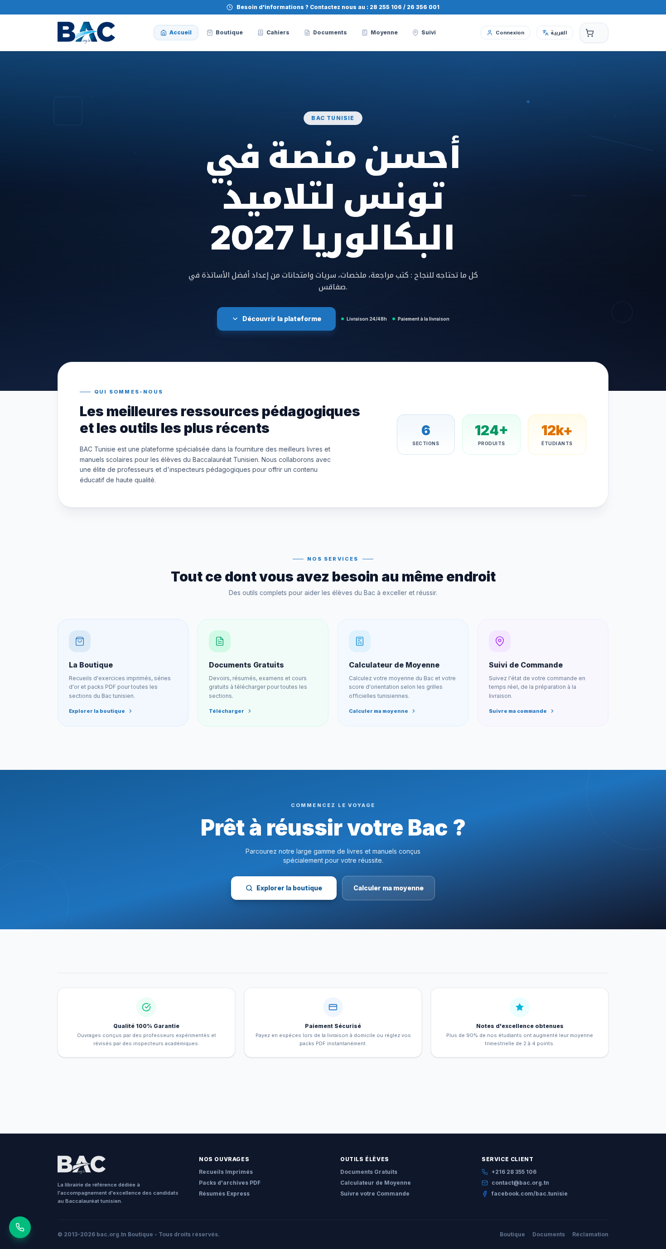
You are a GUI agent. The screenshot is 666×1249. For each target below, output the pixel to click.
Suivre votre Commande (375, 1193)
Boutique (512, 1234)
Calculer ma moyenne (388, 888)
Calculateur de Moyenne (375, 1182)
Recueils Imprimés (226, 1171)
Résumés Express (224, 1193)
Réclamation (590, 1234)
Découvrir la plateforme (281, 318)
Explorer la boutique (289, 888)
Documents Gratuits (368, 1171)
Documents (548, 1234)
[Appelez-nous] (20, 1227)
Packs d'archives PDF (230, 1182)
